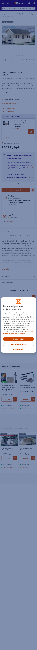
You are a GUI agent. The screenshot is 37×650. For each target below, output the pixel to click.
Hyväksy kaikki (18, 339)
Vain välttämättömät (18, 344)
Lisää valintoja (18, 349)
